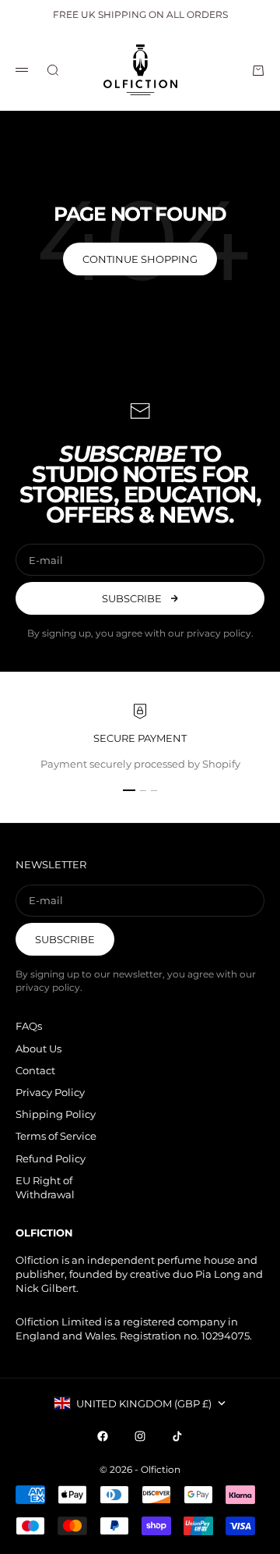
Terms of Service (56, 1136)
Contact (35, 1070)
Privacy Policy (50, 1092)
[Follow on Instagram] (140, 1436)
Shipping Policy (56, 1114)
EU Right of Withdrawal (45, 1187)
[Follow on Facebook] (102, 1436)
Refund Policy (51, 1158)
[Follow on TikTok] (177, 1436)
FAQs (29, 1026)
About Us (38, 1048)
